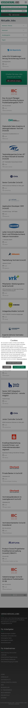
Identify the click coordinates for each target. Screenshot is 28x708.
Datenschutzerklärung (22, 359)
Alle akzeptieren (19, 367)
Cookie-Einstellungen (14, 363)
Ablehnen (7, 367)
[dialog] (14, 354)
